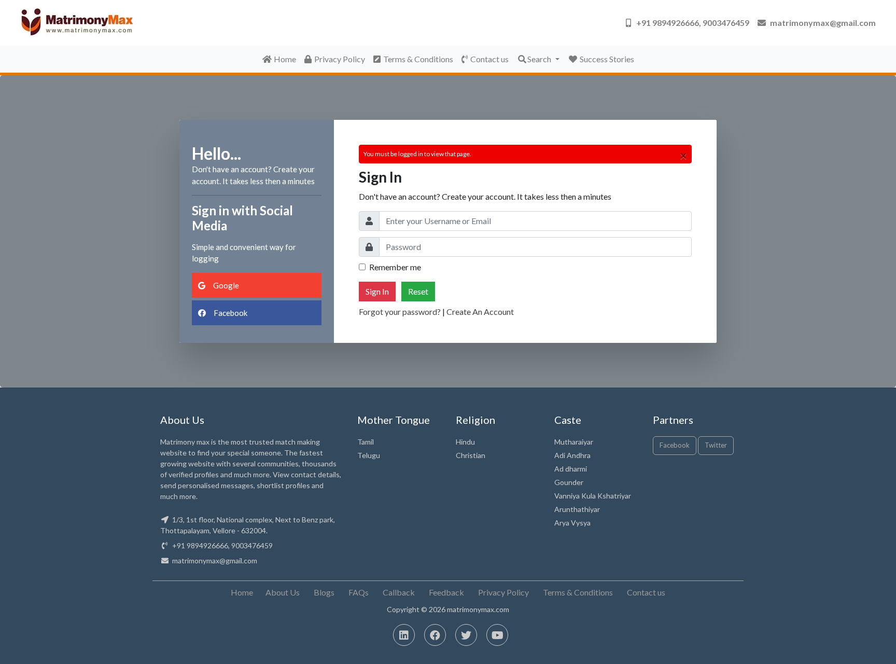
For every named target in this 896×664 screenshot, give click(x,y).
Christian (470, 455)
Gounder (568, 482)
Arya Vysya (572, 522)
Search (540, 59)
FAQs (358, 592)
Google (225, 285)
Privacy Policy (339, 59)
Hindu (465, 441)
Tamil (365, 441)
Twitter (716, 445)
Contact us (489, 59)
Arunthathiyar (577, 509)
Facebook (229, 312)
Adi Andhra (572, 455)
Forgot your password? (400, 311)
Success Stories (606, 59)
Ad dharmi (570, 468)
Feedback (446, 592)
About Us (282, 592)
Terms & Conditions (418, 59)
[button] (687, 22)
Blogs (324, 592)
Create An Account (480, 311)
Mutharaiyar (573, 441)
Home (284, 59)
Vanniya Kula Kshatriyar (592, 495)
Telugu (368, 455)
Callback (399, 592)
